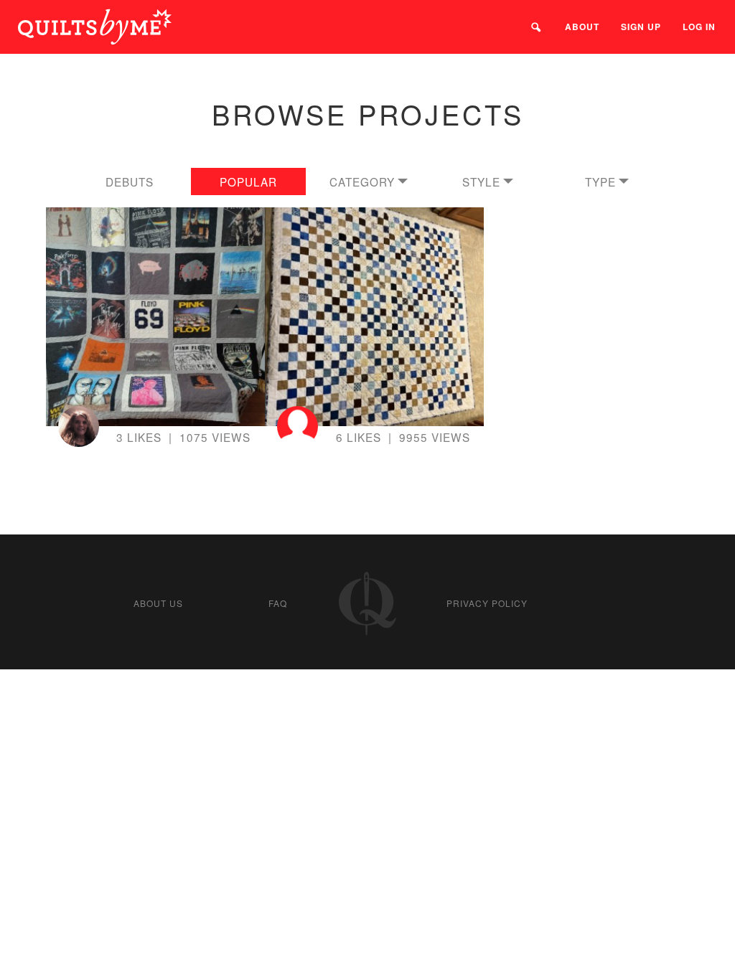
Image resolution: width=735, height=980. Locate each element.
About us (158, 603)
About (582, 26)
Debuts (130, 181)
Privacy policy (487, 603)
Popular (248, 181)
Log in (699, 26)
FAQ (277, 603)
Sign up (641, 26)
